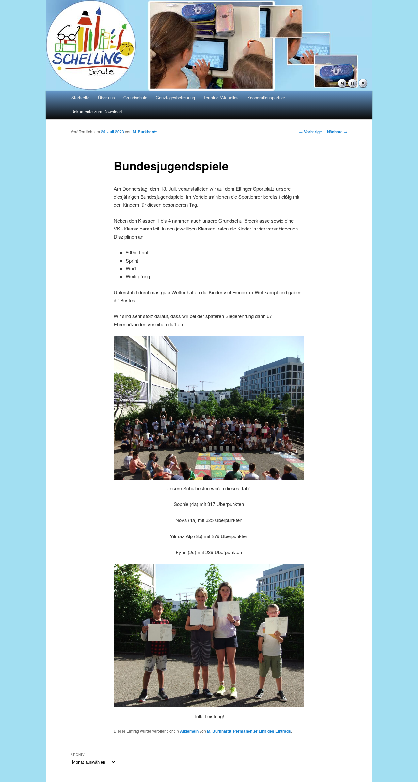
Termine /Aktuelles (221, 97)
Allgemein (189, 731)
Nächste (337, 132)
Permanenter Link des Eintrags (262, 731)
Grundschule (135, 97)
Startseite (80, 97)
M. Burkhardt (145, 132)
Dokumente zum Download (96, 112)
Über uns (106, 97)
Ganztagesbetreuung (175, 97)
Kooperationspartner (266, 97)
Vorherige (310, 132)
